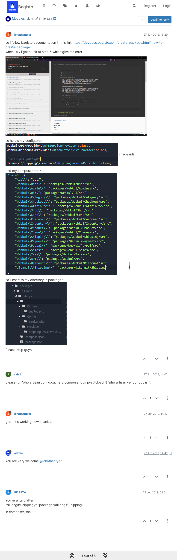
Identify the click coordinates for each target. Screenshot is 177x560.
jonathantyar (22, 34)
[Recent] (54, 6)
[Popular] (76, 6)
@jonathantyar (51, 461)
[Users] (87, 6)
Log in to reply (160, 19)
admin (18, 453)
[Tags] (65, 6)
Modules (18, 18)
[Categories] (43, 6)
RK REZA (20, 492)
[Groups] (98, 6)
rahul (17, 374)
